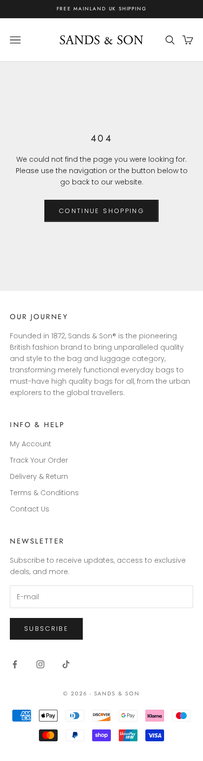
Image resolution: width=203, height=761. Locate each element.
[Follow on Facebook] (15, 664)
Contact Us (29, 509)
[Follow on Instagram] (40, 664)
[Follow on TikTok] (66, 664)
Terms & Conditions (44, 493)
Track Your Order (39, 460)
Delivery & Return (39, 476)
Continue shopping (101, 211)
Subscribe (46, 628)
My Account (30, 444)
